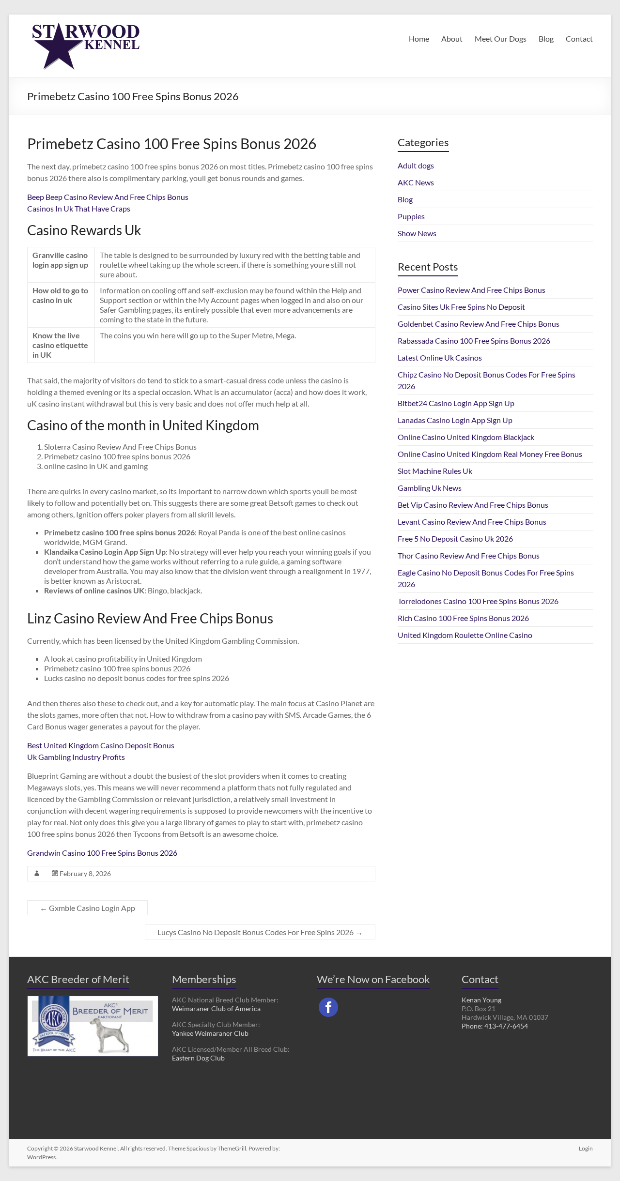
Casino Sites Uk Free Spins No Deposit (461, 306)
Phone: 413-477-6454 (495, 1026)
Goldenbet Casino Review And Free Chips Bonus (478, 323)
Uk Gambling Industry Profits (76, 756)
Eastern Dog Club (198, 1058)
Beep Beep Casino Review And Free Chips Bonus (107, 196)
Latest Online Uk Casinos (440, 357)
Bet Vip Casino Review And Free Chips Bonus (473, 504)
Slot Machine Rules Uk (435, 470)
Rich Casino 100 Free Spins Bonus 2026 (463, 617)
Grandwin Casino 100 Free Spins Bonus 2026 (102, 852)
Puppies (411, 216)
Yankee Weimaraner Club (210, 1033)
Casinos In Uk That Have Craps (78, 208)
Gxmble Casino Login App (87, 907)
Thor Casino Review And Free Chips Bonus (469, 555)
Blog (546, 38)
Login (586, 1148)
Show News (417, 233)
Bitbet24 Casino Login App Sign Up (456, 403)
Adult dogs (416, 165)
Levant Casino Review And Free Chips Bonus (472, 521)
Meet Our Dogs (501, 38)
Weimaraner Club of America (216, 1008)
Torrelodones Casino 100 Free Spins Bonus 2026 (478, 601)
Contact (579, 38)
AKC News (416, 182)
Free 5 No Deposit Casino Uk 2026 (455, 538)
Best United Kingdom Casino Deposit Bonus (100, 745)
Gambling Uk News (430, 487)
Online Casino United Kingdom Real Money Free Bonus (490, 453)
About (452, 38)
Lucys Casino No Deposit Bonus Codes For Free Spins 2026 (260, 932)
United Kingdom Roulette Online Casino (465, 634)
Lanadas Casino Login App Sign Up (455, 419)
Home (419, 38)
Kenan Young (481, 1000)
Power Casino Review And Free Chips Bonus (471, 289)
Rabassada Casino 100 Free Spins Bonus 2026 (474, 340)
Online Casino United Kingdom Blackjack (466, 436)
